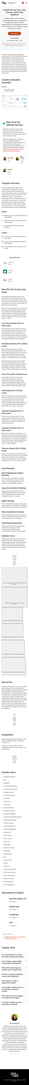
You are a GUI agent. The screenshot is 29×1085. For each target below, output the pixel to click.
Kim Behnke (15, 38)
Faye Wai (10, 169)
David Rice (10, 157)
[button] (14, 956)
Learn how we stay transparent (11, 149)
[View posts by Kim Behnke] (17, 158)
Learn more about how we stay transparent (14, 45)
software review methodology (11, 151)
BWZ (18, 1079)
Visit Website (16, 33)
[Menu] (26, 3)
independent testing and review (9, 44)
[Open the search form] (23, 3)
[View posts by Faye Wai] (4, 170)
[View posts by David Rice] (4, 158)
